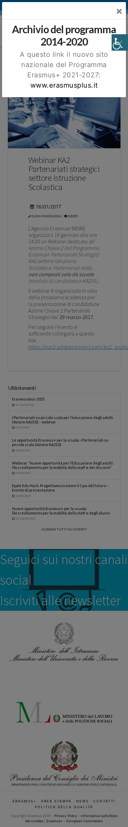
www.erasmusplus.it (64, 85)
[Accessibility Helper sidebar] (120, 42)
